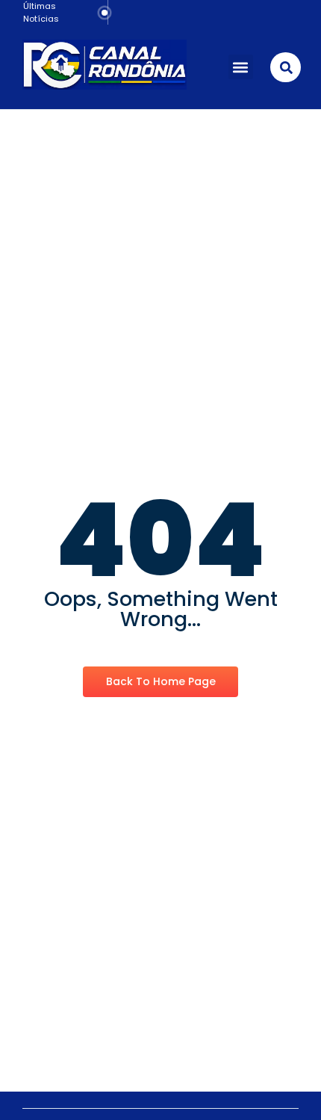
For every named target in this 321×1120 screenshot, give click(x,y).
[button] (240, 67)
